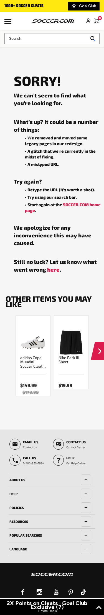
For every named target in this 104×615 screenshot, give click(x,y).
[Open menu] (9, 23)
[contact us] (52, 578)
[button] (97, 346)
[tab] (52, 480)
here (53, 269)
